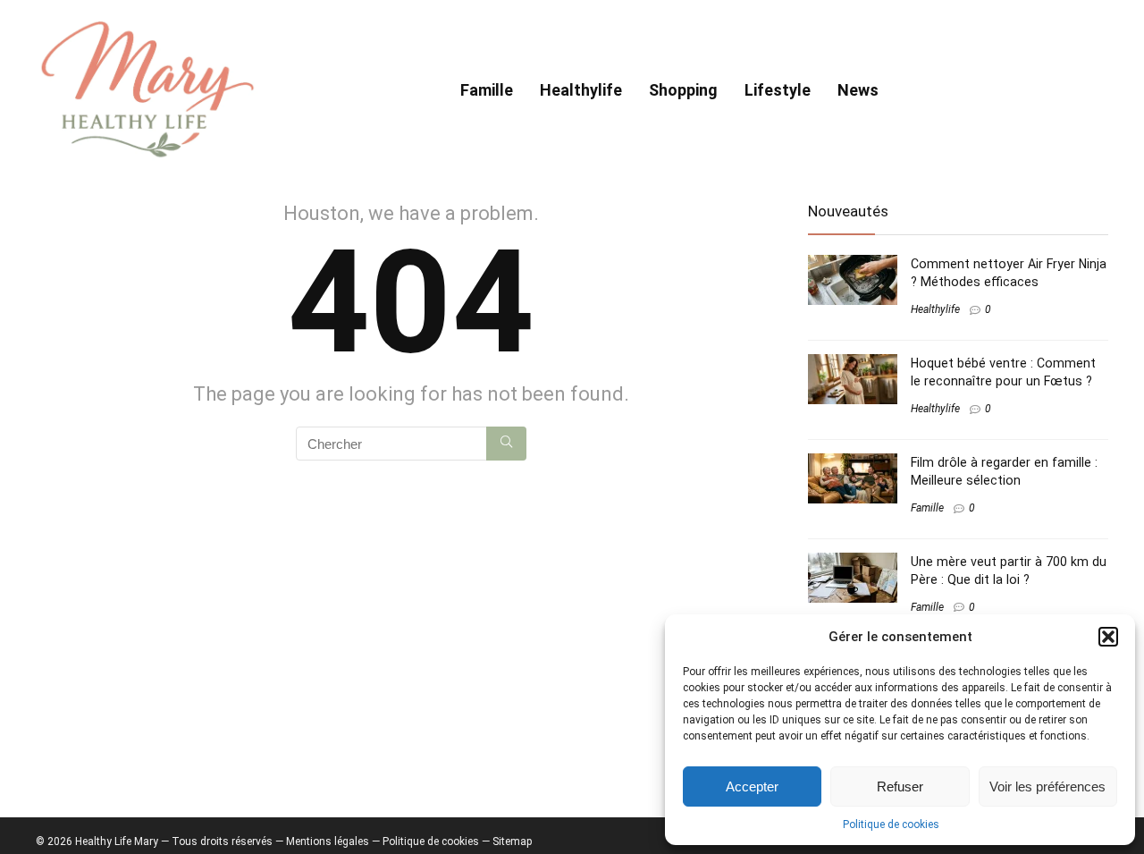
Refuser (900, 786)
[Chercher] (506, 444)
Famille (486, 89)
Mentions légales (327, 841)
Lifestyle (777, 89)
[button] (1108, 637)
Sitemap (512, 841)
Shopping (683, 89)
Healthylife (581, 89)
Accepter (752, 786)
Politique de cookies (891, 824)
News (858, 89)
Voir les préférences (1047, 786)
